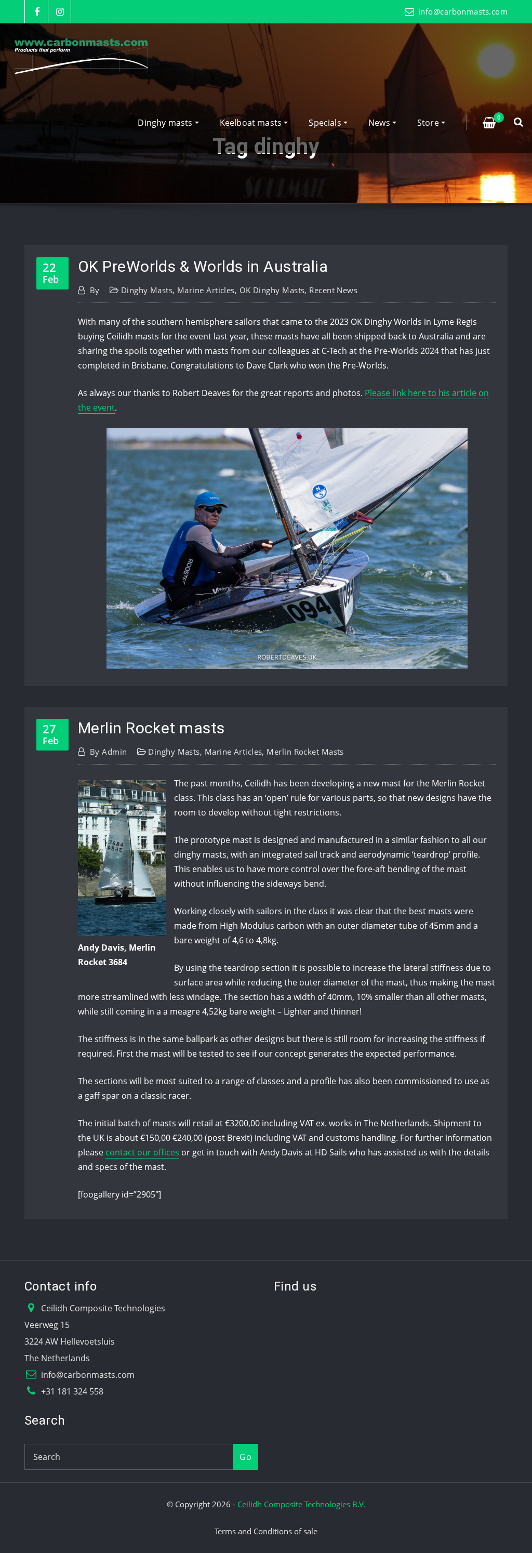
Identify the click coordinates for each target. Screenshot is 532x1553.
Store (429, 122)
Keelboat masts (252, 122)
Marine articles (206, 290)
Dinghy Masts (146, 290)
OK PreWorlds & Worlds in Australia (203, 266)
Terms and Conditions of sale (266, 1531)
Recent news (333, 290)
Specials (326, 122)
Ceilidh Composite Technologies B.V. (301, 1504)
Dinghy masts (166, 122)
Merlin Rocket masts (151, 728)
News (380, 122)
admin (108, 751)
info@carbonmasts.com (463, 11)
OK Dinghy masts (272, 290)
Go (245, 1457)
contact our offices (142, 1152)
